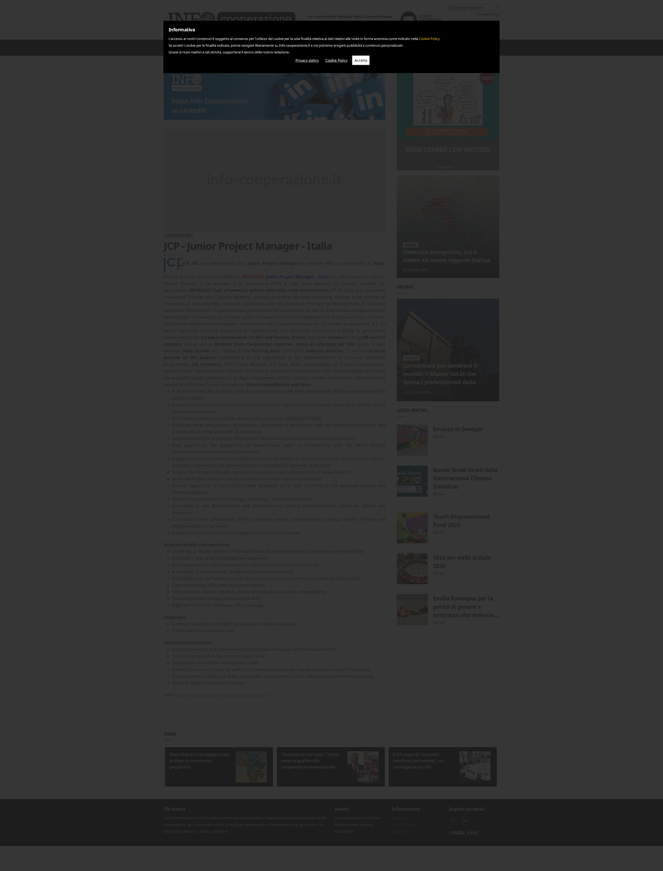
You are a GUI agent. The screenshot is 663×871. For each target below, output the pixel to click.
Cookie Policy (429, 38)
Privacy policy (307, 60)
